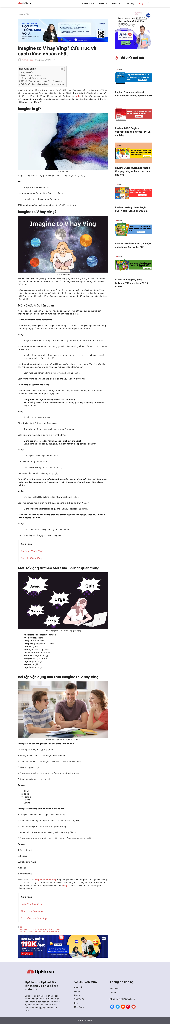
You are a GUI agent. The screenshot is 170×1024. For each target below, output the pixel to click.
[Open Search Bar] (149, 3)
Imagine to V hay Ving (45, 879)
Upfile (78, 96)
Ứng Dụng (79, 1007)
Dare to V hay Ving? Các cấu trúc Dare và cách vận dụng (40, 929)
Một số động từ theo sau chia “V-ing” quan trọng (42, 81)
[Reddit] (123, 1006)
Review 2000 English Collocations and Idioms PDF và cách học (133, 132)
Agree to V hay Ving (32, 551)
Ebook (115, 3)
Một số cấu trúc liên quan (35, 78)
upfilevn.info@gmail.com (124, 999)
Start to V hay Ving (31, 558)
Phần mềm (87, 3)
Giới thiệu (114, 988)
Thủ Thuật (130, 3)
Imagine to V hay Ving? (31, 75)
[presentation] (133, 77)
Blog (141, 3)
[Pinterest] (128, 1006)
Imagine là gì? (27, 72)
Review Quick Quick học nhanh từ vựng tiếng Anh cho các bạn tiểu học (132, 171)
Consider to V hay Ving (34, 918)
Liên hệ (113, 992)
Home (20, 14)
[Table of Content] (63, 69)
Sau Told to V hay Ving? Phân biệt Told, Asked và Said (39, 931)
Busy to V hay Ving (31, 904)
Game (101, 3)
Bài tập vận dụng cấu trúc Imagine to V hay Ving (42, 84)
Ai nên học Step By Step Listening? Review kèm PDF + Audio (131, 283)
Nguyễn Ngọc (27, 60)
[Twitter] (117, 1006)
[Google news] (133, 1006)
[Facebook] (112, 1006)
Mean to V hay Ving (32, 911)
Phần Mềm (79, 987)
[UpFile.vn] (24, 3)
